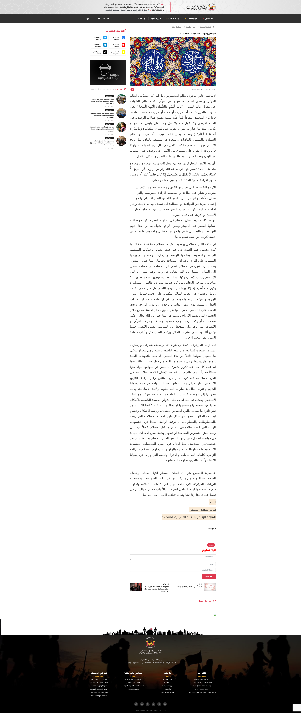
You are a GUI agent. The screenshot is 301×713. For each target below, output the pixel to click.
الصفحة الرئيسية (205, 27)
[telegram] (148, 704)
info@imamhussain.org (202, 679)
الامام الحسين (210, 18)
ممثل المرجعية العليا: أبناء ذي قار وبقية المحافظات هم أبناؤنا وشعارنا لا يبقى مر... (102, 101)
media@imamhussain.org (202, 685)
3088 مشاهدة (195, 89)
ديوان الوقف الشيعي (133, 682)
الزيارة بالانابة (156, 18)
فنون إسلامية (190, 27)
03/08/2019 (210, 89)
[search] (92, 18)
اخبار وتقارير (109, 96)
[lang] (87, 18)
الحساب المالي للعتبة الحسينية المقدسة (202, 692)
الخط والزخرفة (177, 27)
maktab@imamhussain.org (202, 682)
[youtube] (104, 18)
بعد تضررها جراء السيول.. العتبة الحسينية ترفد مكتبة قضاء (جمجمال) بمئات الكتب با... (102, 143)
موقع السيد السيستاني (133, 679)
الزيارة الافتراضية (167, 685)
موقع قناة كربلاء (133, 689)
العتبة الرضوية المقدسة (99, 685)
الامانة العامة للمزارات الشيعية (133, 685)
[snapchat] (142, 704)
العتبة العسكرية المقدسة (99, 689)
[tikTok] (136, 704)
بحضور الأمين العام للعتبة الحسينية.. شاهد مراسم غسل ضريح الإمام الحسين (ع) (102, 115)
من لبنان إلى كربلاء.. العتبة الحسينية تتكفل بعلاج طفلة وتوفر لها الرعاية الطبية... (102, 129)
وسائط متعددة (173, 18)
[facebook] (113, 18)
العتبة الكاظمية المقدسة (99, 682)
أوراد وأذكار (168, 689)
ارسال (207, 576)
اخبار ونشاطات (192, 18)
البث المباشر (141, 18)
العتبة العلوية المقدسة (99, 679)
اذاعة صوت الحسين (167, 692)
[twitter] (108, 18)
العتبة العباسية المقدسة (99, 692)
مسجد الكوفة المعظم (99, 695)
